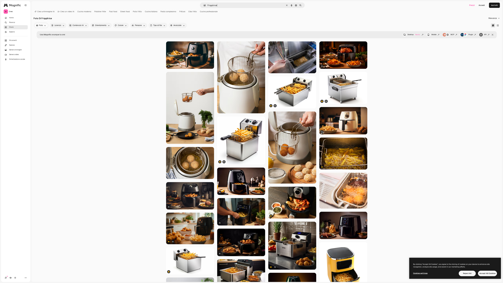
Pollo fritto (137, 11)
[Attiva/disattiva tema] (15, 278)
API (485, 35)
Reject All (467, 273)
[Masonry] (493, 25)
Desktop (414, 35)
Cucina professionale (209, 11)
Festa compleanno (168, 11)
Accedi (482, 5)
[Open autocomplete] (203, 5)
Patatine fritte (100, 11)
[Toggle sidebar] (26, 5)
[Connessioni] (6, 278)
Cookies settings (420, 273)
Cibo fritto (192, 11)
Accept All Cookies (487, 273)
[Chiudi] (492, 35)
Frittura (182, 11)
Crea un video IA (67, 11)
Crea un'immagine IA (45, 11)
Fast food (113, 11)
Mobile (433, 35)
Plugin (470, 35)
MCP (452, 35)
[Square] (498, 25)
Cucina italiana (151, 11)
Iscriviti (494, 5)
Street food (125, 11)
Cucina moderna (84, 11)
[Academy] (10, 278)
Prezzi (472, 5)
